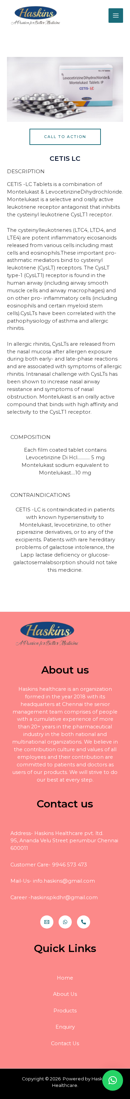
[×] (112, 1080)
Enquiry (65, 1027)
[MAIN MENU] (116, 15)
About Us (65, 994)
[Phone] (83, 922)
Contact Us (65, 1043)
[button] (65, 137)
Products (65, 1011)
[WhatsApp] (65, 922)
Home (65, 978)
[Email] (46, 922)
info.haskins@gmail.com (64, 881)
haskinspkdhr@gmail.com (64, 897)
